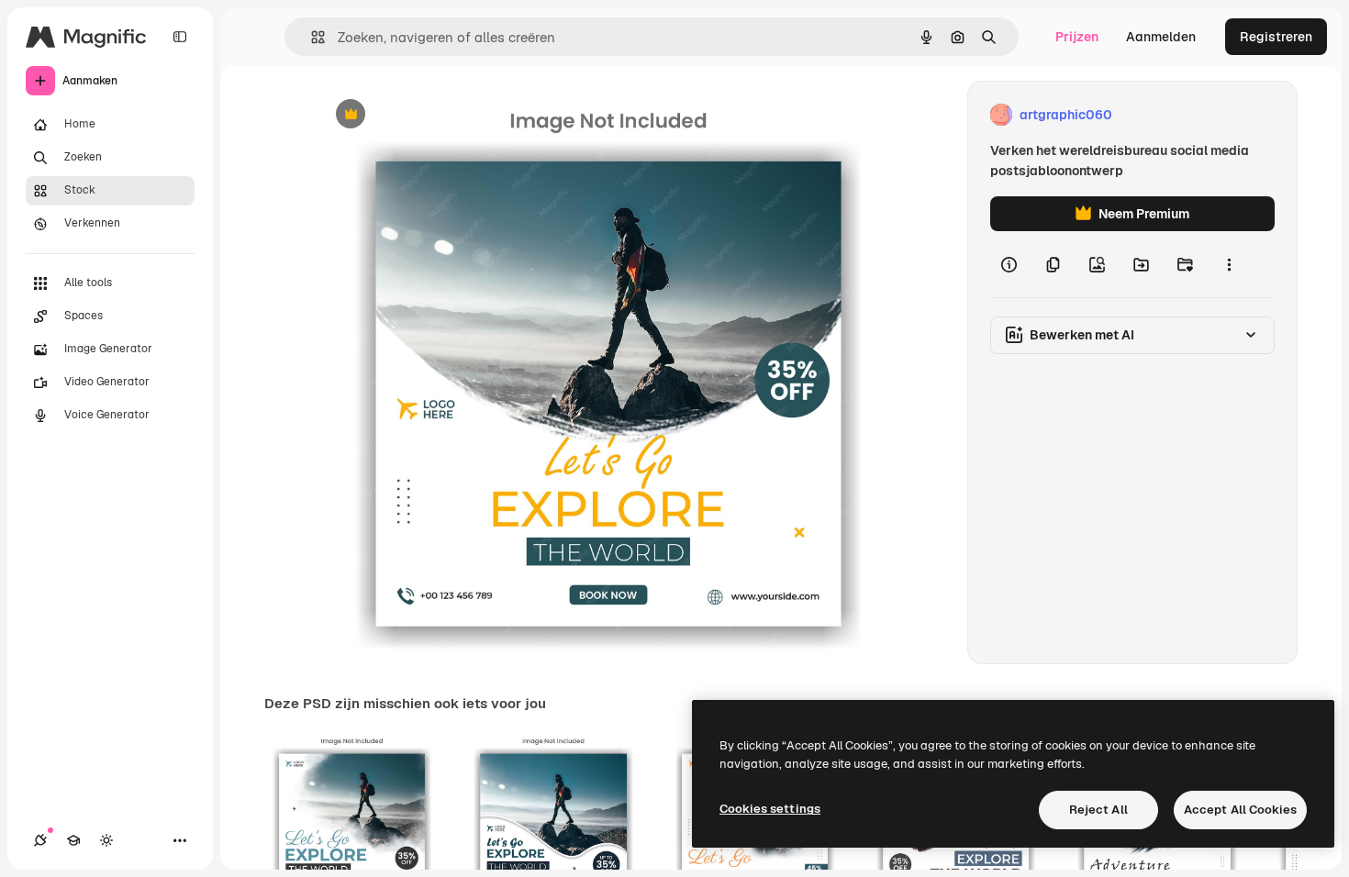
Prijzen (1076, 36)
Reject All (1098, 809)
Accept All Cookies (1240, 809)
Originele (438, 115)
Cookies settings (769, 808)
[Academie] (73, 840)
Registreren (1276, 36)
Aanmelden (1161, 36)
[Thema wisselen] (106, 840)
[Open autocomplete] (310, 37)
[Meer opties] (1228, 264)
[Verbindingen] (40, 840)
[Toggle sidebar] (180, 36)
